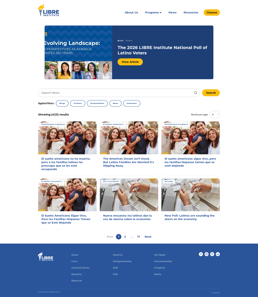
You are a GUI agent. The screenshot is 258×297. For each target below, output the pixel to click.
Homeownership (163, 261)
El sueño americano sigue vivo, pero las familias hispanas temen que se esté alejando (190, 162)
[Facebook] (201, 254)
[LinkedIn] (218, 254)
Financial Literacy (80, 267)
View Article (130, 62)
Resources (191, 12)
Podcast (78, 103)
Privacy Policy (216, 293)
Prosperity (159, 267)
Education (76, 274)
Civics (74, 261)
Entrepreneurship (122, 261)
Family (157, 274)
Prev (110, 236)
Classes (211, 12)
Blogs (62, 103)
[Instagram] (207, 254)
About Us (131, 12)
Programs (152, 12)
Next (148, 236)
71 (138, 236)
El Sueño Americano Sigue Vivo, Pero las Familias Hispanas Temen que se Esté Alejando (65, 219)
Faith (115, 267)
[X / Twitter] (212, 254)
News (173, 12)
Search (211, 92)
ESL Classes (159, 254)
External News (97, 103)
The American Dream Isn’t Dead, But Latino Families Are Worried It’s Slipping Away (128, 162)
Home (74, 254)
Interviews (132, 103)
